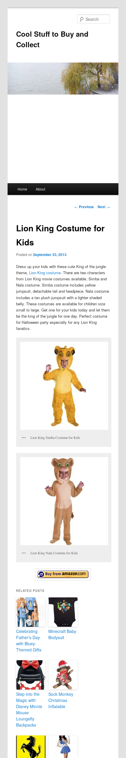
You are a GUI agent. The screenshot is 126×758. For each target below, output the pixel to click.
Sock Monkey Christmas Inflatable (60, 700)
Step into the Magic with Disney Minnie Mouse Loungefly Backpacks (29, 709)
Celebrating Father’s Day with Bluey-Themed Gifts (28, 640)
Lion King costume (45, 272)
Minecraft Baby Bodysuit (62, 634)
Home (22, 188)
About (40, 188)
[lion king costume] (63, 574)
